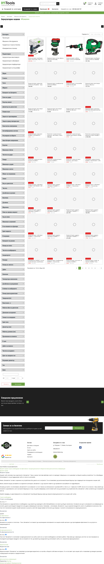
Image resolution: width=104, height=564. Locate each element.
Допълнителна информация (57, 468)
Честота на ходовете (8, 351)
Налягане (5, 274)
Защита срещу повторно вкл (11, 121)
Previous (1, 26)
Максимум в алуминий (9, 222)
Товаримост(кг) (7, 298)
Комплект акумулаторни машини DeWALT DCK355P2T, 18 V (35, 161)
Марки (4, 73)
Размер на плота (7, 245)
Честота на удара (8, 155)
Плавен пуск (6, 112)
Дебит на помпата (8, 346)
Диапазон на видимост (9, 312)
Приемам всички (16, 563)
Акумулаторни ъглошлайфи (11, 68)
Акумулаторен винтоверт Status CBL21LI (92, 84)
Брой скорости (7, 231)
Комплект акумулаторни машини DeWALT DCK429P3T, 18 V (54, 161)
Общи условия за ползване (34, 461)
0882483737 (56, 448)
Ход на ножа (6, 217)
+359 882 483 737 (76, 9)
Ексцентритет (6, 255)
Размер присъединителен (10, 293)
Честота (5, 188)
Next (102, 26)
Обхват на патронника (9, 174)
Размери (5, 260)
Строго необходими (13, 468)
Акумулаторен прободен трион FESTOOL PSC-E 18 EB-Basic (36, 59)
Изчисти (6, 384)
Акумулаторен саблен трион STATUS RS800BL (73, 58)
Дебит (4, 269)
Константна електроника (10, 126)
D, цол (4, 341)
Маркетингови (45, 468)
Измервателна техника (10, 48)
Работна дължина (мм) (9, 331)
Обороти (5, 88)
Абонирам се (78, 428)
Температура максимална (10, 279)
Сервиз (29, 454)
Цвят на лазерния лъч (9, 355)
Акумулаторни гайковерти (11, 61)
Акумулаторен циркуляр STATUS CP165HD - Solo (35, 84)
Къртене (5, 145)
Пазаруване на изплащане (34, 452)
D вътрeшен (6, 236)
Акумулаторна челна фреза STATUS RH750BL (55, 58)
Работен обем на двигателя (10, 308)
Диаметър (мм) (7, 327)
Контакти (55, 9)
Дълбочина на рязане (9, 193)
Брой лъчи (5, 322)
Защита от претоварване (10, 116)
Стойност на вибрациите (10, 288)
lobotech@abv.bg (58, 452)
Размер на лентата (8, 265)
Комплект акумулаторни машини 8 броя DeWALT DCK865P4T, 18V (92, 135)
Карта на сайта (31, 450)
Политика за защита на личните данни (52, 461)
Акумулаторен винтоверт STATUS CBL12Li (73, 109)
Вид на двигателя (8, 183)
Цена (4, 370)
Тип (4, 365)
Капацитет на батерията (10, 92)
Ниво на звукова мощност (10, 212)
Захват (4, 178)
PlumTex (9, 561)
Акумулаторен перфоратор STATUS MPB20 (55, 84)
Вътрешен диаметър (8, 360)
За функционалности (34, 468)
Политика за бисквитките (70, 461)
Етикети (5, 78)
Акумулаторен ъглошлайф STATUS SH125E (74, 84)
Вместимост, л (7, 303)
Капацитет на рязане (9, 241)
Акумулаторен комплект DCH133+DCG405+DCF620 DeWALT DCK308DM (93, 110)
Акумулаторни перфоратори (11, 64)
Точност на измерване (9, 317)
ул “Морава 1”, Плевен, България (62, 445)
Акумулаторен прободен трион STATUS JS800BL (92, 58)
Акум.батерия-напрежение (10, 140)
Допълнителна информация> (8, 559)
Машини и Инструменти (10, 41)
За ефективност (24, 468)
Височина (5, 198)
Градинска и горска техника (11, 45)
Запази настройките (5, 563)
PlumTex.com (100, 464)
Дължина (5, 202)
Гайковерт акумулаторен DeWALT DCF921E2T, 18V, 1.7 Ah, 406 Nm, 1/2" (93, 161)
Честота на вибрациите (9, 250)
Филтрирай (18, 384)
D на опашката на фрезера (10, 226)
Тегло (4, 83)
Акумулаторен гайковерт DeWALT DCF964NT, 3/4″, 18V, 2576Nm (35, 186)
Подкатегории (7, 54)
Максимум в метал (8, 169)
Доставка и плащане (33, 445)
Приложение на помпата (10, 336)
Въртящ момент (7, 102)
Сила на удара (7, 97)
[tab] (13, 34)
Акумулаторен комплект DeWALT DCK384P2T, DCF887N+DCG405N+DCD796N (37, 135)
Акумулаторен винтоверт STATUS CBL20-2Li (35, 109)
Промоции (6, 38)
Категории (6, 34)
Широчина (6, 207)
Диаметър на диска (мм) (10, 107)
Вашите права (4, 468)
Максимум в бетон (8, 150)
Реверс (5, 159)
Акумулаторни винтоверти (11, 57)
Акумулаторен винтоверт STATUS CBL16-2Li (54, 109)
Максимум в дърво (8, 164)
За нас (29, 448)
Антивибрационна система (10, 131)
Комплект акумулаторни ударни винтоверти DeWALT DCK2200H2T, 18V (74, 135)
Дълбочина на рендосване (10, 284)
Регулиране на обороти (9, 135)
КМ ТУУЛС (11, 464)
